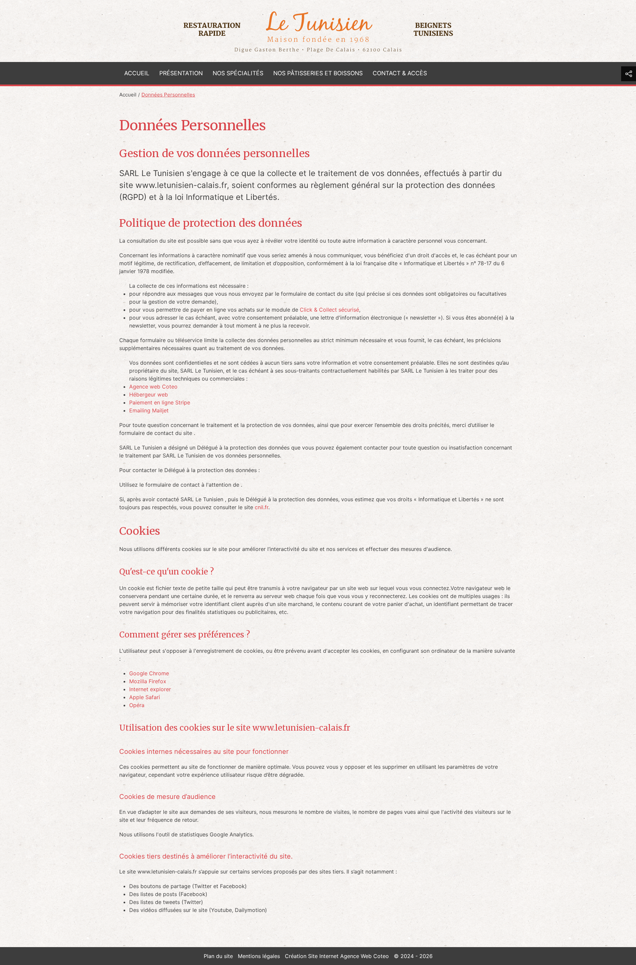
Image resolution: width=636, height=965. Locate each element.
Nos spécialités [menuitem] (238, 73)
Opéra (136, 705)
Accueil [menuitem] (136, 73)
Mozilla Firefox (147, 681)
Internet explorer (150, 689)
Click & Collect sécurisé (329, 309)
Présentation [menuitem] (181, 73)
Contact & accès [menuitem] (400, 73)
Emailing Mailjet (149, 410)
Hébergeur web (148, 394)
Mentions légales (259, 956)
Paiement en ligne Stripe (159, 402)
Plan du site (218, 956)
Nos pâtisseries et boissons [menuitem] (318, 73)
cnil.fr (261, 507)
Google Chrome (149, 673)
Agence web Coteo (153, 386)
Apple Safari (144, 697)
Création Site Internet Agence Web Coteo (337, 956)
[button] (628, 73)
